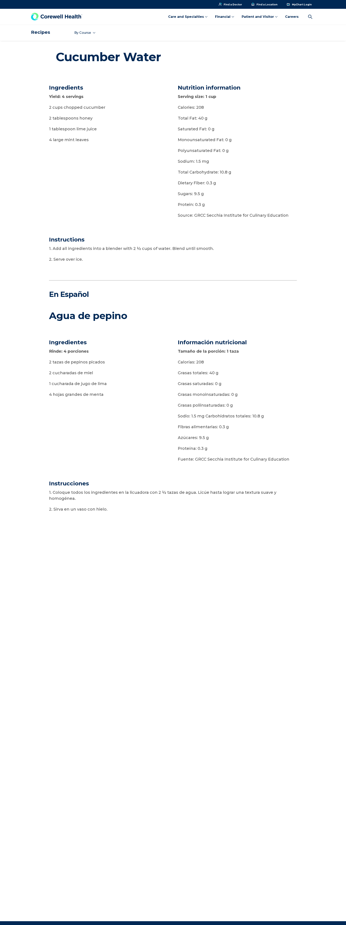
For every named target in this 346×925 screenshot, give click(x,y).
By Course (82, 33)
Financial (222, 17)
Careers (292, 17)
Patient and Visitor (258, 17)
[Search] (310, 17)
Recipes (40, 32)
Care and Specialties (186, 17)
